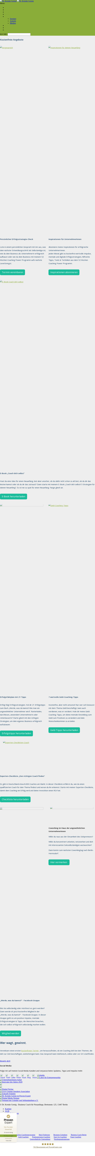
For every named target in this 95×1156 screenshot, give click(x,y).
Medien (13, 23)
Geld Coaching (23, 1137)
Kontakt (8, 30)
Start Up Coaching (60, 1137)
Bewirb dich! (5, 1061)
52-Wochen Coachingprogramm (24, 1135)
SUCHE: (4, 34)
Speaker (13, 19)
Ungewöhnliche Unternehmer (40, 1139)
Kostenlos (9, 28)
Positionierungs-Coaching (41, 1137)
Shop (7, 12)
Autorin (13, 21)
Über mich (9, 16)
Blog (7, 14)
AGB (7, 1111)
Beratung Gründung (60, 1135)
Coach (7, 7)
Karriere (8, 1109)
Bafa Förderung (44, 1135)
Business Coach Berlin (78, 1135)
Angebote (9, 10)
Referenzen (9, 25)
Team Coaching (75, 1137)
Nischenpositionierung (62, 1139)
